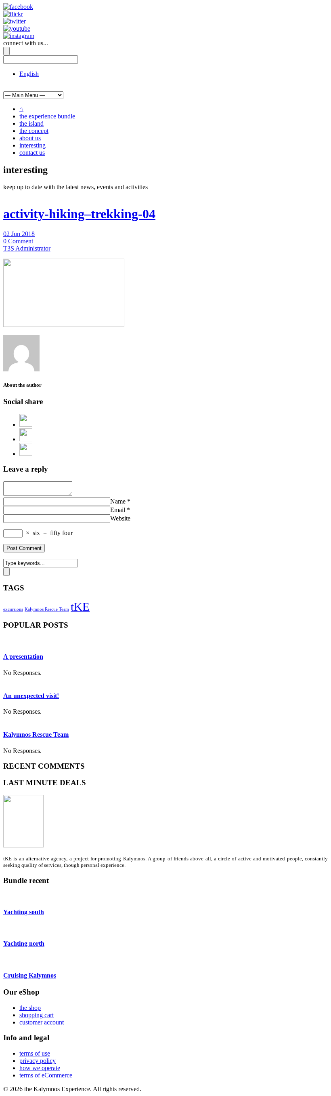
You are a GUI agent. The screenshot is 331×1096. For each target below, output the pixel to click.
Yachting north (23, 943)
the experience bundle (47, 116)
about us (30, 138)
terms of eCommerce (45, 1075)
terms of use (34, 1053)
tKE (80, 606)
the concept (33, 130)
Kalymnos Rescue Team (47, 609)
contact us (32, 152)
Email (117, 509)
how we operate (39, 1067)
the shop (30, 1007)
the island (31, 123)
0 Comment (18, 241)
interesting (32, 145)
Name (118, 501)
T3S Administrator (26, 248)
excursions (13, 609)
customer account (41, 1022)
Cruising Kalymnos (29, 975)
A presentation (23, 656)
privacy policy (37, 1060)
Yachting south (23, 911)
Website (120, 518)
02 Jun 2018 (19, 233)
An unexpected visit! (31, 695)
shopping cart (36, 1015)
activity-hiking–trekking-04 (79, 214)
